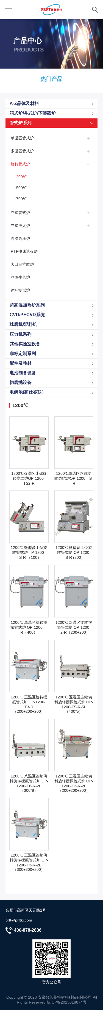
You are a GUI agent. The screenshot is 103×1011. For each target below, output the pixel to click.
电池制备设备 (23, 372)
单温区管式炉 (22, 138)
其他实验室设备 (25, 343)
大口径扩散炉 (22, 264)
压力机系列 (21, 334)
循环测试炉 (20, 290)
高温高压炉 (20, 238)
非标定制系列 (23, 353)
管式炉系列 (21, 122)
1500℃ (20, 188)
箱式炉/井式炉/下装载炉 (33, 113)
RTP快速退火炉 (24, 251)
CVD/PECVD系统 (27, 314)
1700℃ (20, 199)
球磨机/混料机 (23, 324)
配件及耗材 (21, 363)
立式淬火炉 (20, 225)
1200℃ (20, 177)
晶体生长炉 (20, 277)
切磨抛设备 (21, 382)
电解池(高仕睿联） (28, 392)
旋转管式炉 (20, 164)
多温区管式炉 (22, 151)
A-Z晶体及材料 (24, 103)
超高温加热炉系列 (27, 305)
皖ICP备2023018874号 (67, 1002)
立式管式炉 (20, 212)
